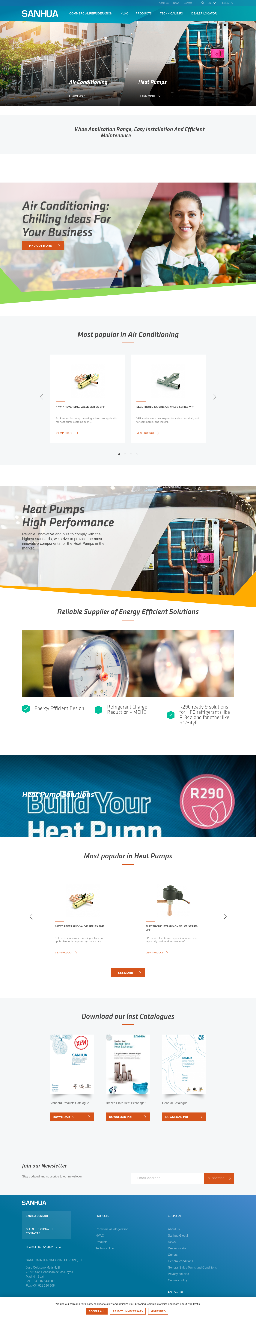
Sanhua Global (178, 1235)
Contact (173, 1254)
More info (158, 1311)
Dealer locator (177, 1248)
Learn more (77, 96)
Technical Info (105, 1248)
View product (64, 433)
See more (125, 972)
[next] (214, 396)
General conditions (180, 1261)
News (172, 1242)
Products (101, 1242)
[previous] (41, 396)
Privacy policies (178, 1273)
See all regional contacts (38, 1231)
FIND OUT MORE (40, 245)
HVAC (100, 1235)
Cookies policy (178, 1280)
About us (174, 1229)
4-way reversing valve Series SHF (80, 406)
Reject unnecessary (128, 1311)
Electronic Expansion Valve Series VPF (165, 406)
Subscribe (216, 1178)
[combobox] (212, 3)
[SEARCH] (202, 3)
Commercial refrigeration (112, 1229)
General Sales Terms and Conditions (192, 1267)
